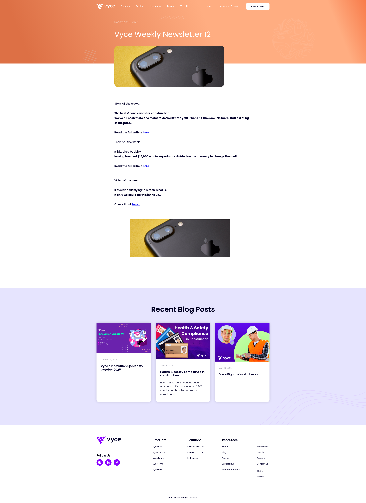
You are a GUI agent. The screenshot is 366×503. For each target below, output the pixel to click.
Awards (260, 452)
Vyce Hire (157, 446)
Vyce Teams (159, 452)
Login (209, 6)
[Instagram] (100, 462)
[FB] (117, 462)
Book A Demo (258, 6)
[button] (127, 6)
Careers (261, 458)
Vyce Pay (157, 469)
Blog (224, 452)
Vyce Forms (158, 458)
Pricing (170, 6)
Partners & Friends (231, 469)
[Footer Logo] (109, 440)
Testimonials (263, 446)
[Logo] (106, 6)
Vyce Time (158, 463)
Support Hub (228, 463)
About (225, 446)
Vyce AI (184, 6)
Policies (260, 476)
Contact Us (262, 463)
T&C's (260, 471)
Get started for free (228, 6)
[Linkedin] (108, 462)
